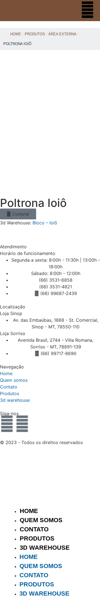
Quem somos (14, 380)
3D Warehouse (45, 547)
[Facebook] (22, 424)
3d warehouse (15, 400)
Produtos (9, 393)
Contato (8, 387)
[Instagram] (7, 424)
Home (15, 34)
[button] (18, 214)
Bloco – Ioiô (44, 223)
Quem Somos (41, 520)
